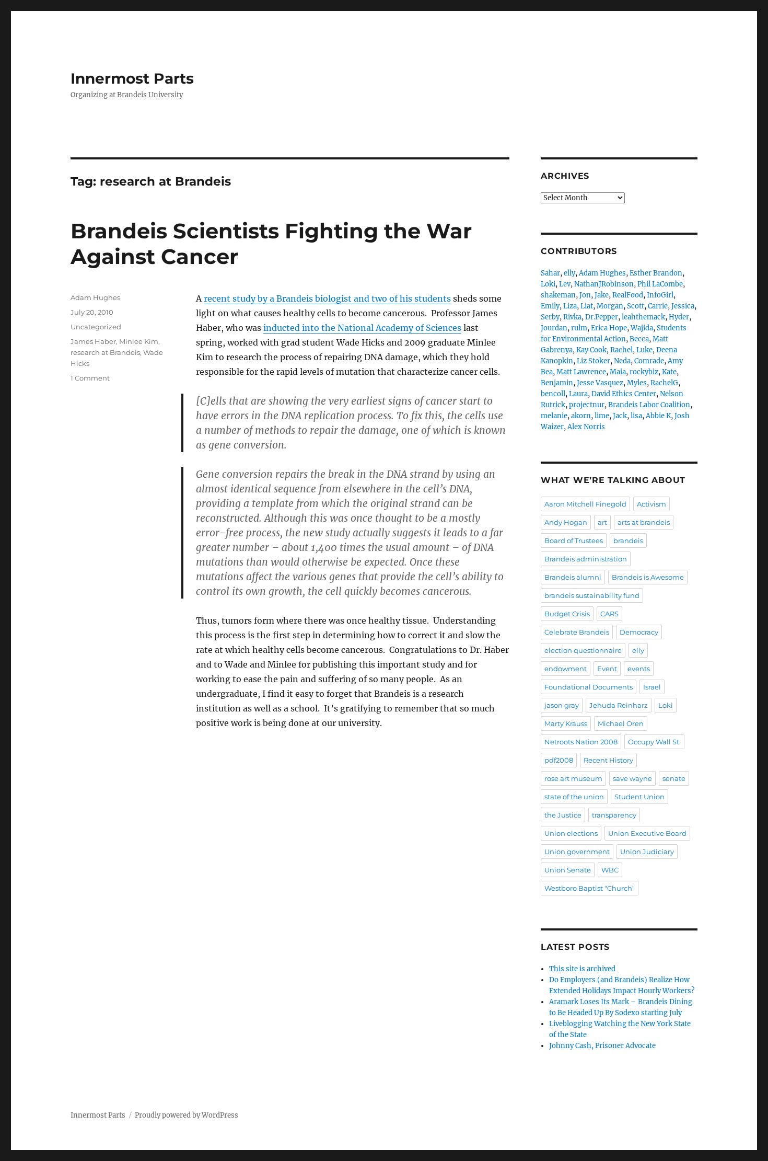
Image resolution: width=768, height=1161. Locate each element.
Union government (577, 851)
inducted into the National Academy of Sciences (362, 328)
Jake (602, 295)
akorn (581, 415)
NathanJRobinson (604, 284)
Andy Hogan (565, 522)
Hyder (679, 317)
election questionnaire (583, 650)
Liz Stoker (593, 361)
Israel (652, 687)
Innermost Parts (132, 78)
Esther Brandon (656, 273)
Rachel (621, 350)
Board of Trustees (573, 540)
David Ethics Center (623, 393)
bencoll (553, 393)
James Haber (93, 341)
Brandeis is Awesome (648, 577)
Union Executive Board (647, 833)
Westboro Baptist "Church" (589, 888)
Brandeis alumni (572, 577)
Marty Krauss (565, 723)
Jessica (682, 306)
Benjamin (557, 382)
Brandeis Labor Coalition (649, 404)
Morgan (610, 306)
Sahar (550, 273)
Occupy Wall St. (654, 742)
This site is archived (582, 968)
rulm (579, 328)
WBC (610, 870)
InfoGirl (660, 295)
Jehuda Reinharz (618, 705)
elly (569, 273)
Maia (618, 371)
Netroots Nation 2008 (581, 742)
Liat (586, 306)
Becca (639, 339)
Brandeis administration (585, 559)
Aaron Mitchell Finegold (585, 504)
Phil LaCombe (660, 284)
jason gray (561, 705)
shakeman (558, 295)
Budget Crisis (567, 614)
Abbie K (658, 415)
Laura (578, 393)
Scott (635, 306)
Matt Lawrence (581, 371)
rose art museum (573, 778)
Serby (550, 317)
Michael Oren (621, 723)
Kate (669, 371)
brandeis (628, 540)
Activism (651, 504)
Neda (622, 361)
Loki (548, 284)
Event (607, 668)
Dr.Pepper (601, 317)
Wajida (642, 328)
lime (602, 415)
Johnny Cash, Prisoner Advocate (602, 1045)
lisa (636, 415)
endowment (565, 668)
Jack (620, 415)
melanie (554, 415)
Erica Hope (609, 328)
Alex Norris (586, 426)
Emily (550, 306)
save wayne (632, 778)
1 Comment (90, 378)
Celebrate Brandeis (576, 632)
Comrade (649, 361)
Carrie (658, 306)
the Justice (562, 815)
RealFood (627, 295)
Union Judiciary (647, 851)
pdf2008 (558, 760)
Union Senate (567, 870)
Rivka (572, 317)
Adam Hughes (95, 297)
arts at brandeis (644, 522)
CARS (609, 614)
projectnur (586, 404)
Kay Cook (591, 350)
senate (673, 778)
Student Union (639, 796)
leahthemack (643, 317)
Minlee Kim (138, 341)
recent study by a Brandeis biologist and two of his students (327, 298)
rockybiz (644, 371)
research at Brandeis (105, 352)
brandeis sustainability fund (591, 595)
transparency (614, 815)
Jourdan (554, 328)
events (638, 668)
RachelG (664, 382)
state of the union (574, 796)
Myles (637, 382)
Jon (585, 295)
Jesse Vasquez (600, 382)
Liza (570, 306)
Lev (565, 284)
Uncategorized (96, 327)
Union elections (571, 833)
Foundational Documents (588, 687)
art (602, 522)
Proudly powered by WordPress (186, 1115)
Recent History (608, 760)
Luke (644, 350)
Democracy (639, 632)
